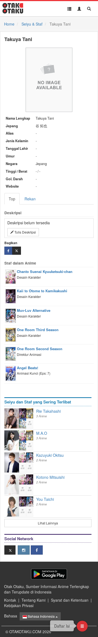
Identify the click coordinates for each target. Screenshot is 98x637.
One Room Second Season (39, 348)
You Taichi (45, 499)
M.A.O (41, 433)
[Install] (49, 574)
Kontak (10, 600)
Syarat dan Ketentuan (69, 600)
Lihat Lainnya (48, 523)
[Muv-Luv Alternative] (29, 456)
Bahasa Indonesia (41, 616)
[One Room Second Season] (22, 422)
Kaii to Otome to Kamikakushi (42, 290)
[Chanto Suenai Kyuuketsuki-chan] (22, 434)
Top (12, 198)
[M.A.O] (11, 440)
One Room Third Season (38, 329)
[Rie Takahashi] (11, 418)
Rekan (30, 198)
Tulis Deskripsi (25, 232)
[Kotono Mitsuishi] (11, 484)
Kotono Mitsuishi (50, 477)
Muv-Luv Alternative (33, 310)
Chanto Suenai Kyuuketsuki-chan (44, 271)
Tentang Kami (33, 600)
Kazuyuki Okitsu (50, 455)
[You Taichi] (11, 506)
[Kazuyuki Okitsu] (11, 462)
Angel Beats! (27, 367)
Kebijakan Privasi (18, 605)
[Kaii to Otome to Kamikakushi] (22, 412)
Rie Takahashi (48, 411)
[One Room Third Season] (29, 412)
